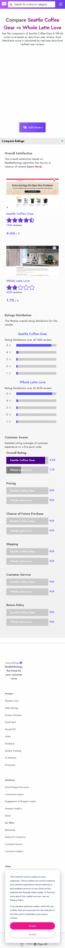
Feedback (9, 743)
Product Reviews (13, 715)
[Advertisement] (32, 83)
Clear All (41, 944)
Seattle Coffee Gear (20, 214)
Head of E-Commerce (15, 837)
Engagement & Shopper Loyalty (20, 801)
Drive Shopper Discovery (17, 787)
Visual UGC (10, 729)
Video (8, 736)
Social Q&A (10, 722)
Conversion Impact (14, 794)
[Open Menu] (60, 4)
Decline (32, 934)
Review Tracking (13, 750)
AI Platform (10, 757)
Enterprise (10, 764)
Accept (32, 925)
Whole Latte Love (42, 27)
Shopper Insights (13, 808)
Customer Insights (14, 851)
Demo (8, 815)
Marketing (10, 830)
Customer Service (14, 844)
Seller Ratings (11, 708)
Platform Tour (12, 700)
